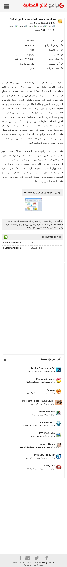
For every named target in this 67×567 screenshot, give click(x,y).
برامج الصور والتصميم (24, 54)
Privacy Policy (47, 562)
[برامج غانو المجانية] (43, 6)
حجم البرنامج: (53, 40)
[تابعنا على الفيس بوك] (47, 558)
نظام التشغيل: (53, 59)
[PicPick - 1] (33, 210)
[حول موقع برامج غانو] (20, 558)
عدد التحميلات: (53, 68)
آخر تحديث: (54, 63)
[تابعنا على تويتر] (38, 558)
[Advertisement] (33, 310)
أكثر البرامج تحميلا (51, 358)
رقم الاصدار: (53, 50)
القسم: (56, 54)
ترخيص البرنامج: (52, 45)
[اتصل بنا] (29, 558)
